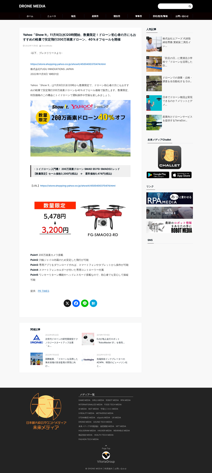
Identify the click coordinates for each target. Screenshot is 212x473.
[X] (67, 305)
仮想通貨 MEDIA (107, 426)
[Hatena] (93, 305)
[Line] (84, 305)
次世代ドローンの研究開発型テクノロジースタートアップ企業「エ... (61, 342)
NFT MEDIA (121, 426)
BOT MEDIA (93, 409)
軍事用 (138, 16)
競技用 (117, 16)
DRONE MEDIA (32, 6)
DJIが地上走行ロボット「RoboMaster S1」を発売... (111, 341)
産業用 (95, 16)
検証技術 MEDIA (85, 435)
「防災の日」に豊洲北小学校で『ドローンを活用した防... (177, 61)
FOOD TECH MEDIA (113, 404)
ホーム (30, 16)
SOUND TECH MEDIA (102, 422)
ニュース (51, 16)
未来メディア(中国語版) (88, 426)
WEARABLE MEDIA (121, 430)
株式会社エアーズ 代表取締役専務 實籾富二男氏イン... (177, 42)
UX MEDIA (116, 417)
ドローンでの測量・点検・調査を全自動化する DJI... (177, 79)
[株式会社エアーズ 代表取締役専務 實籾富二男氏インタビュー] (154, 44)
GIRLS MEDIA (98, 400)
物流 (73, 16)
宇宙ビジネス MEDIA (109, 409)
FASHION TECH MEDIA (89, 439)
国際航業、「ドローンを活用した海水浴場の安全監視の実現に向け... (61, 362)
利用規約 (108, 468)
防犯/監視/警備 (160, 16)
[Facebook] (76, 305)
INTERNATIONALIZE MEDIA (90, 404)
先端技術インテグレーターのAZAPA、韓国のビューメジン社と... (112, 362)
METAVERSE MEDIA (104, 413)
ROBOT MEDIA (112, 400)
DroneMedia (46, 46)
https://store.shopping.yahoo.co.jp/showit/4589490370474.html (68, 64)
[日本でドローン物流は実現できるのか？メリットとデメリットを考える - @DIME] (154, 103)
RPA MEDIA (126, 400)
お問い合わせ (182, 16)
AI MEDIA (83, 409)
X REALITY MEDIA (86, 413)
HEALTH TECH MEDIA (103, 435)
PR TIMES (43, 290)
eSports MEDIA (103, 417)
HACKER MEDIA (105, 430)
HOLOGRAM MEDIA (87, 430)
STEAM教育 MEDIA (87, 417)
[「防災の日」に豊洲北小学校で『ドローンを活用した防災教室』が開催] (154, 64)
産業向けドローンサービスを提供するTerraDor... (177, 118)
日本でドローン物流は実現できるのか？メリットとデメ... (177, 101)
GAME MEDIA (84, 400)
